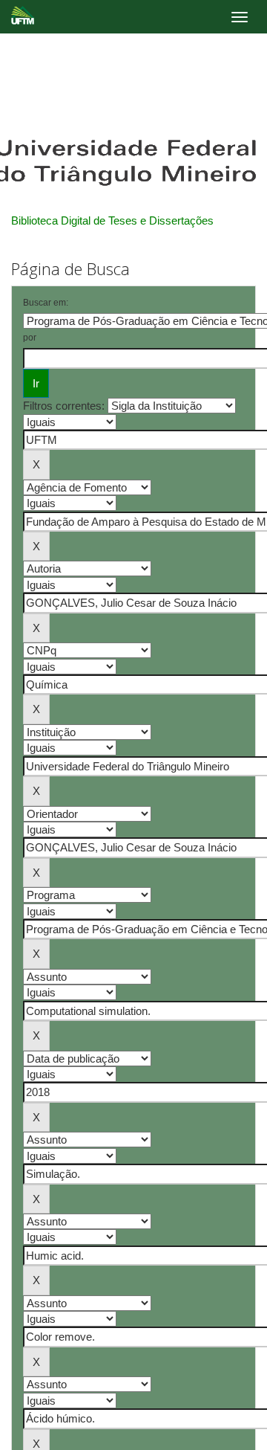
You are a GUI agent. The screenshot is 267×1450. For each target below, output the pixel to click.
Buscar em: (45, 302)
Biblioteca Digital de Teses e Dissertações (112, 220)
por (29, 337)
